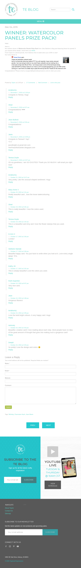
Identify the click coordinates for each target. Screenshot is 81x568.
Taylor (13, 82)
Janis (10, 135)
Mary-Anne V (13, 190)
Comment (8, 385)
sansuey (11, 325)
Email (7, 370)
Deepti (11, 343)
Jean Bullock (13, 120)
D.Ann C (11, 234)
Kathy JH (12, 266)
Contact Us (9, 511)
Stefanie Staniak (14, 249)
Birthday (11, 414)
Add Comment (42, 82)
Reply (10, 97)
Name (7, 363)
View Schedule (52, 485)
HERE (33, 50)
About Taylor (9, 508)
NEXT (48, 425)
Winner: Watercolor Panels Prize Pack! (34, 35)
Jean (10, 296)
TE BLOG (31, 9)
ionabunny (12, 90)
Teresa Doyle (13, 158)
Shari (10, 105)
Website (7, 378)
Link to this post (55, 82)
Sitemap (8, 513)
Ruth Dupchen (14, 281)
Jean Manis (29, 414)
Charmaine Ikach (20, 414)
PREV (32, 425)
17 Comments (30, 82)
